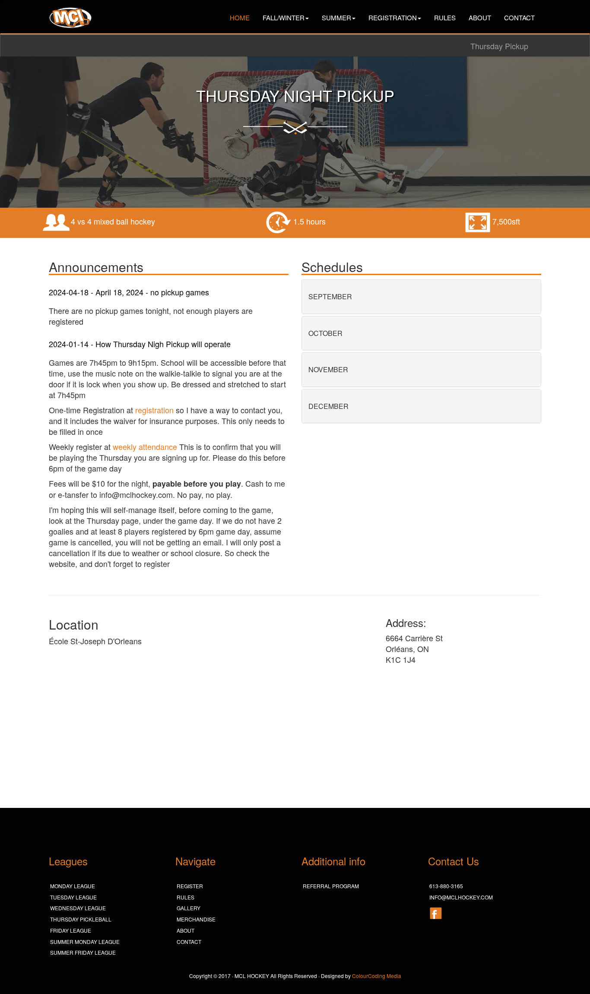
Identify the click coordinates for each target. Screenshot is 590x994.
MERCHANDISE (196, 919)
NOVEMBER (328, 369)
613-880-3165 (446, 886)
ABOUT (480, 17)
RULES (445, 17)
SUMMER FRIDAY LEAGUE (83, 952)
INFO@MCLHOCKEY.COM (461, 897)
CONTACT (519, 17)
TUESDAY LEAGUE (73, 897)
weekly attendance (145, 446)
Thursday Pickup (499, 45)
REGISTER (190, 886)
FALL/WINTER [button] (284, 17)
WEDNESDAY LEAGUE (78, 908)
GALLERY (188, 908)
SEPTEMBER (330, 296)
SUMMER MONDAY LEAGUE (85, 941)
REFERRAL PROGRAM (331, 886)
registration (154, 409)
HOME (243, 17)
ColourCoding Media (376, 975)
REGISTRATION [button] (392, 17)
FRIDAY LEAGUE (70, 930)
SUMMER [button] (336, 17)
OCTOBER (325, 333)
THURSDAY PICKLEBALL (80, 919)
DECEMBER (328, 406)
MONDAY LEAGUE (72, 886)
